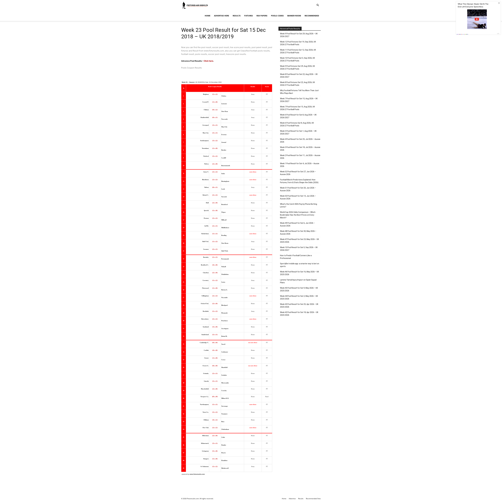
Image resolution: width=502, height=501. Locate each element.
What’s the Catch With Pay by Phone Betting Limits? (298, 205)
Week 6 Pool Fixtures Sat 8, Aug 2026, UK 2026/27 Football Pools (297, 124)
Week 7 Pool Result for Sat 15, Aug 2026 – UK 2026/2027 (299, 100)
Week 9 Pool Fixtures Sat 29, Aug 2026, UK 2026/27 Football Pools (297, 67)
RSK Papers (261, 15)
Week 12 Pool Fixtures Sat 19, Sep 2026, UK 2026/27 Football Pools (298, 43)
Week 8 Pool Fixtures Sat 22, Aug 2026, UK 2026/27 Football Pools (297, 83)
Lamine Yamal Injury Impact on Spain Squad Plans (298, 281)
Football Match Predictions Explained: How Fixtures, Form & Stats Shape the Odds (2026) (299, 181)
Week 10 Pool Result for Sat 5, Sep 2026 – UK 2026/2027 (299, 248)
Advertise (292, 498)
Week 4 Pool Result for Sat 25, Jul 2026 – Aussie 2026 (300, 140)
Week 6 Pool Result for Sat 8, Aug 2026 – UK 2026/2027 (298, 116)
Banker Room (294, 15)
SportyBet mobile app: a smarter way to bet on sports (299, 265)
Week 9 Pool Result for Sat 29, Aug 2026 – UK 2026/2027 (299, 35)
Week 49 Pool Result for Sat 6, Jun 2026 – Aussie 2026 (297, 224)
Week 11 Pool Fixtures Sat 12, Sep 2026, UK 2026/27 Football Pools (298, 51)
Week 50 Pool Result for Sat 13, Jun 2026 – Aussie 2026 (298, 197)
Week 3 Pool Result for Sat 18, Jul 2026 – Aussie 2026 (300, 148)
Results (237, 15)
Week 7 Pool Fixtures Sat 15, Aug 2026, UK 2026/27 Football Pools (297, 108)
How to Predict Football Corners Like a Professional (296, 256)
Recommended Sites (313, 498)
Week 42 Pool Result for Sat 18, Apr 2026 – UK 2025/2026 (299, 313)
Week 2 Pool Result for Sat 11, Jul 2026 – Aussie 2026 (300, 156)
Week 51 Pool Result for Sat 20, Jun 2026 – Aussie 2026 (298, 189)
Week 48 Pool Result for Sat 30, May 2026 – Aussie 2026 (298, 232)
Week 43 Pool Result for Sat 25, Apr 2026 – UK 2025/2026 (299, 305)
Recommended (312, 15)
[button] (318, 5)
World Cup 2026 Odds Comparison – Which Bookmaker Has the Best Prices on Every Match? (297, 215)
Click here (208, 61)
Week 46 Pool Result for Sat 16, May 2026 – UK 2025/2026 (299, 273)
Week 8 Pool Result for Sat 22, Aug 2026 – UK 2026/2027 (299, 75)
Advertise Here (221, 15)
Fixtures (248, 15)
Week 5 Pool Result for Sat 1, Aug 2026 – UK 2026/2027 (298, 132)
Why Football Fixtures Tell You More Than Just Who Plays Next (299, 91)
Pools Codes (277, 15)
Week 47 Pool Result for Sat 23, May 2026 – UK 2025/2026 (299, 240)
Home (207, 15)
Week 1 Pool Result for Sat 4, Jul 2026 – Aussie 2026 (299, 164)
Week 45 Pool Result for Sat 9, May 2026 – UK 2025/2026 (299, 289)
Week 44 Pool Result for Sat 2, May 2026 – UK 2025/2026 (299, 297)
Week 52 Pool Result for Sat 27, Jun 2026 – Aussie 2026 (298, 173)
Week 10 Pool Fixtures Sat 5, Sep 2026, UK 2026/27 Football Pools (297, 59)
